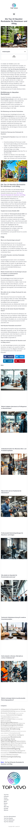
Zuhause (6, 796)
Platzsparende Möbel (8, 743)
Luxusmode (5, 737)
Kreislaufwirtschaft (15, 733)
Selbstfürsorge (7, 745)
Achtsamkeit (5, 709)
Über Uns (6, 806)
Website (6, 810)
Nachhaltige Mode (8, 739)
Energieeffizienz (9, 722)
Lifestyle (6, 799)
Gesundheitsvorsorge (15, 731)
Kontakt (6, 808)
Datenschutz (3, 715)
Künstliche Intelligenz (16, 735)
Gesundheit (5, 731)
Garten (5, 798)
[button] (14, 14)
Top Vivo (6, 794)
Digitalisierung (14, 717)
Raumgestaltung (20, 743)
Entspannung (21, 723)
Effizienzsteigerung (8, 719)
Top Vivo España (8, 818)
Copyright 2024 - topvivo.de (14, 826)
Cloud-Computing (19, 713)
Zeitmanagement (4, 758)
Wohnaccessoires (12, 754)
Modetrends (15, 737)
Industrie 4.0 (7, 733)
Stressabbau (20, 747)
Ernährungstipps (18, 727)
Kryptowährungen (4, 735)
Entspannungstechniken (12, 725)
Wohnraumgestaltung (11, 757)
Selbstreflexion (17, 745)
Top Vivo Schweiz (8, 821)
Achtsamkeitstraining (8, 711)
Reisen (6, 803)
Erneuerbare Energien (7, 727)
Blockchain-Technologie (8, 713)
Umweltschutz (15, 752)
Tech (5, 805)
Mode (2, 762)
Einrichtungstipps (19, 719)
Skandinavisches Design (8, 747)
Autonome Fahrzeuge (20, 711)
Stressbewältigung (10, 748)
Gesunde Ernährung (10, 729)
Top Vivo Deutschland (10, 816)
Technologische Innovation (8, 750)
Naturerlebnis (21, 741)
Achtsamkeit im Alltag (17, 709)
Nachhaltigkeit (8, 741)
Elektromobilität (6, 721)
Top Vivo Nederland (9, 820)
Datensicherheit (11, 715)
